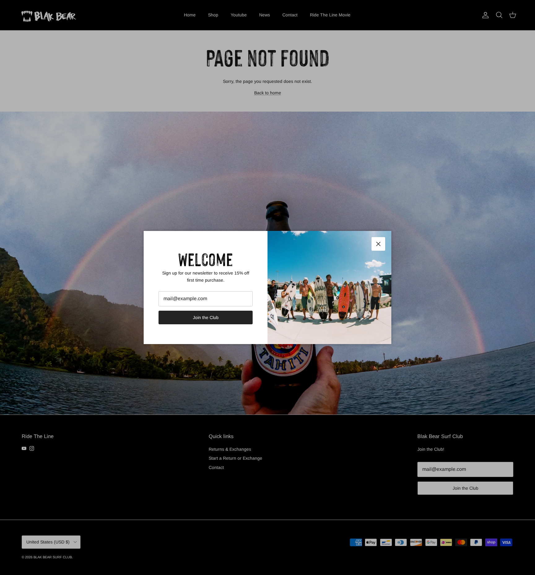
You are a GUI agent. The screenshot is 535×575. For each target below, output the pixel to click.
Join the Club (206, 317)
